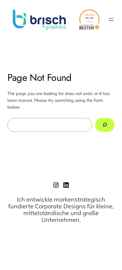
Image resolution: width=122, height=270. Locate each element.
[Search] (105, 125)
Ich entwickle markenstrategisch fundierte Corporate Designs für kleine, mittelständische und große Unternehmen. (61, 209)
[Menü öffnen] (111, 19)
